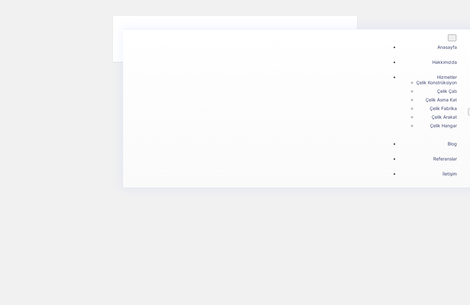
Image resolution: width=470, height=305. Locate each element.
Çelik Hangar (443, 125)
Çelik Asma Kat (441, 99)
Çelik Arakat (444, 117)
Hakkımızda (444, 62)
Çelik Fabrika (443, 108)
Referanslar (445, 158)
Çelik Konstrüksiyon (436, 82)
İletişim (450, 173)
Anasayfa (447, 47)
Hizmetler (447, 77)
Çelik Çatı (447, 91)
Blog (452, 143)
